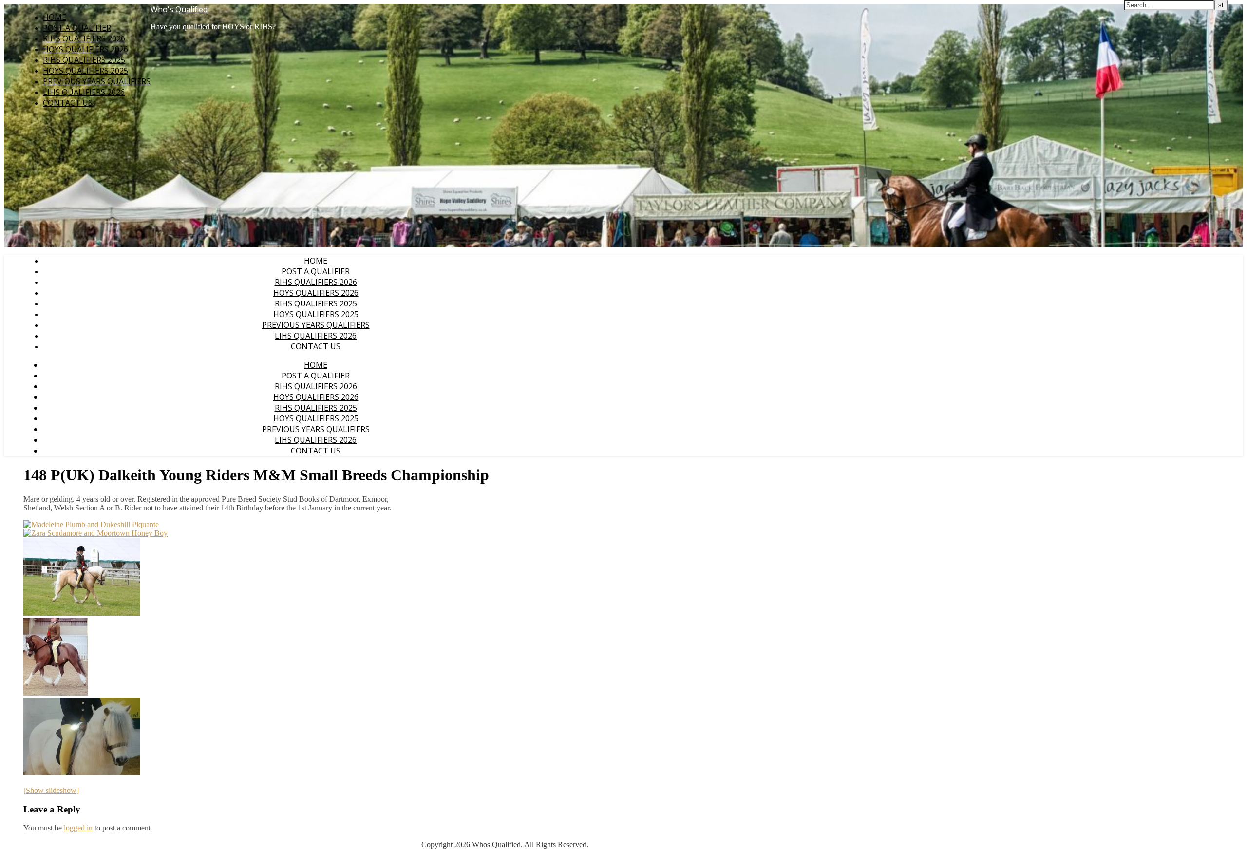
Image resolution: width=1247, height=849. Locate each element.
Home (54, 17)
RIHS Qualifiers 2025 (84, 60)
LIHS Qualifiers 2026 (84, 92)
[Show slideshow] (51, 790)
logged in (78, 828)
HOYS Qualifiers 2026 (85, 49)
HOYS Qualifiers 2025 (85, 70)
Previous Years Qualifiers (97, 81)
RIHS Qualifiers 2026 (84, 38)
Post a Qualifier (77, 27)
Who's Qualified (179, 9)
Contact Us (68, 102)
